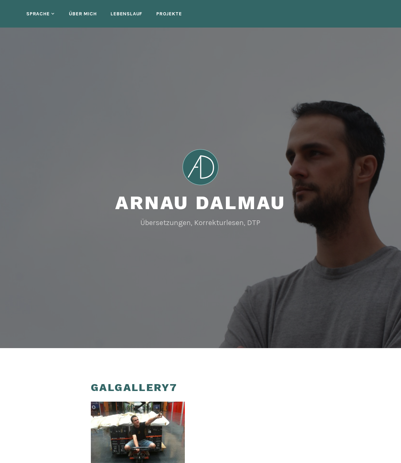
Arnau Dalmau (200, 203)
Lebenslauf (126, 14)
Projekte (169, 14)
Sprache (38, 14)
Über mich (82, 14)
